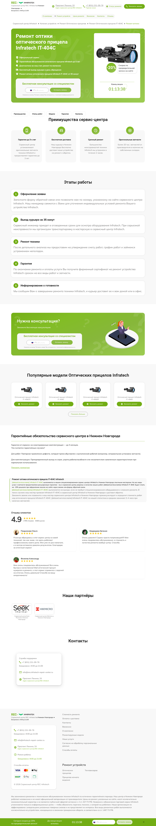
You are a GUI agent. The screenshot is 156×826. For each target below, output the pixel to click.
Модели (52, 114)
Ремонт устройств (63, 16)
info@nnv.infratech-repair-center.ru (38, 672)
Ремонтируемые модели (73, 735)
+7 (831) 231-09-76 (94, 5)
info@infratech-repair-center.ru (31, 740)
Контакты (101, 16)
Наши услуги (68, 739)
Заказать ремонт (27, 404)
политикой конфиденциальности (65, 95)
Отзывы (110, 16)
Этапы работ (37, 114)
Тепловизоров (91, 770)
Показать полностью (20, 467)
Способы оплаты (69, 750)
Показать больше (78, 414)
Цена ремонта (78, 16)
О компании (47, 16)
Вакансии (90, 16)
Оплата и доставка (70, 718)
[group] (22, 612)
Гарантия (65, 114)
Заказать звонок (135, 6)
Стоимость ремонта (71, 714)
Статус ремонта (115, 6)
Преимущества (20, 114)
